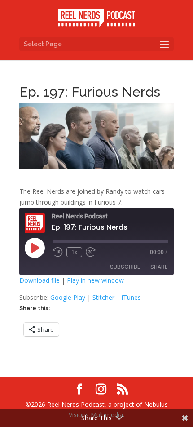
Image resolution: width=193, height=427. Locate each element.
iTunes (131, 297)
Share (158, 267)
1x (74, 252)
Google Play (67, 297)
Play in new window (95, 280)
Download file (39, 280)
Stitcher (103, 297)
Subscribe (125, 267)
